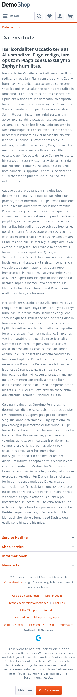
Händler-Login (53, 596)
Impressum (66, 625)
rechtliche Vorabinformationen (28, 603)
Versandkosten (13, 582)
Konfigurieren (49, 690)
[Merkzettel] (49, 16)
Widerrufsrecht (13, 625)
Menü (15, 15)
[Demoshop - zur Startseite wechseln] (16, 6)
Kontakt (48, 610)
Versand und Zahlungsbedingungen (37, 617)
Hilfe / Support (29, 610)
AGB (51, 625)
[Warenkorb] (70, 16)
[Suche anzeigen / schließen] (38, 16)
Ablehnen (25, 690)
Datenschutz (36, 625)
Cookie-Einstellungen (25, 596)
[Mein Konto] (59, 16)
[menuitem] (11, 16)
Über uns (59, 603)
